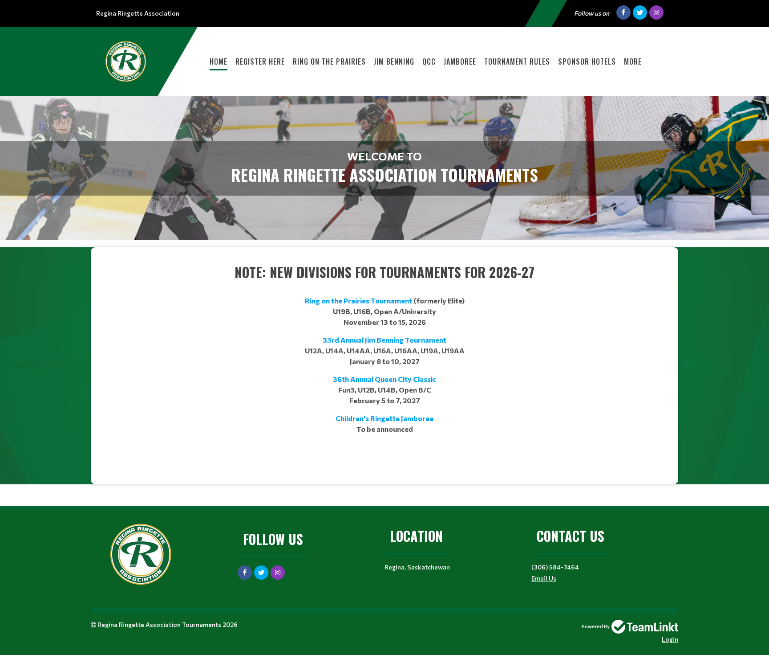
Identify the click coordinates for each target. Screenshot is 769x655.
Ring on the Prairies (329, 61)
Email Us (543, 578)
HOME (218, 61)
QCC (429, 61)
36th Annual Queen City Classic (384, 379)
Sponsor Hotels (587, 61)
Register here (260, 61)
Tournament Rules (517, 61)
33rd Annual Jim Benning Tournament (384, 340)
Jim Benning (394, 61)
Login (670, 639)
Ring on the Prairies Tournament (358, 300)
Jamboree (460, 61)
